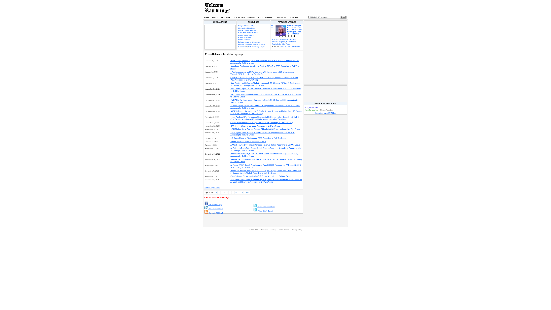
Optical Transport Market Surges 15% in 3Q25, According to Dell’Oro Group (261, 123)
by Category (295, 46)
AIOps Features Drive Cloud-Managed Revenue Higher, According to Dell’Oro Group (265, 145)
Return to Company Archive (212, 188)
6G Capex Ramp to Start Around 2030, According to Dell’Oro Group (258, 138)
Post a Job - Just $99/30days (325, 113)
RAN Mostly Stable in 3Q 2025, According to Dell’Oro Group (255, 126)
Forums (251, 17)
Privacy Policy (297, 229)
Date (250, 47)
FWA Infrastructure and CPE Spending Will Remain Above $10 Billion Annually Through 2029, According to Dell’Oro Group (262, 73)
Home (206, 17)
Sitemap (273, 229)
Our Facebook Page (215, 204)
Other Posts (286, 44)
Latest (282, 46)
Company (255, 47)
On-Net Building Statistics (247, 30)
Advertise (226, 17)
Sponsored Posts (259, 44)
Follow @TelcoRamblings (266, 207)
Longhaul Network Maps (246, 26)
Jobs (260, 17)
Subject (262, 47)
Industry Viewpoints (245, 44)
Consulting (239, 17)
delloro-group (235, 54)
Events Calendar (244, 40)
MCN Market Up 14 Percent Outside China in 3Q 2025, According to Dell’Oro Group (265, 129)
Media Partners (284, 229)
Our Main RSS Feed (215, 213)
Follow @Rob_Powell (265, 211)
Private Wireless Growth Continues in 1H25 (248, 142)
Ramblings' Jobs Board (246, 35)
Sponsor (293, 17)
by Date (287, 46)
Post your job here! (311, 107)
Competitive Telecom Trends (248, 33)
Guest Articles (291, 42)
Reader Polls (276, 44)
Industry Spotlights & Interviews (249, 42)
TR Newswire (217, 8)
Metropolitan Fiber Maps (246, 28)
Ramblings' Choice (244, 37)
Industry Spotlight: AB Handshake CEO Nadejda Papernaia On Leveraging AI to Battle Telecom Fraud (292, 30)
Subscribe (281, 17)
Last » (247, 192)
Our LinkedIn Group (215, 209)
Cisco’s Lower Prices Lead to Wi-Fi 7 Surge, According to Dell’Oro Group (260, 176)
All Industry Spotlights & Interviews (284, 39)
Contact (269, 17)
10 (236, 192)
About (215, 17)
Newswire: (242, 47)
